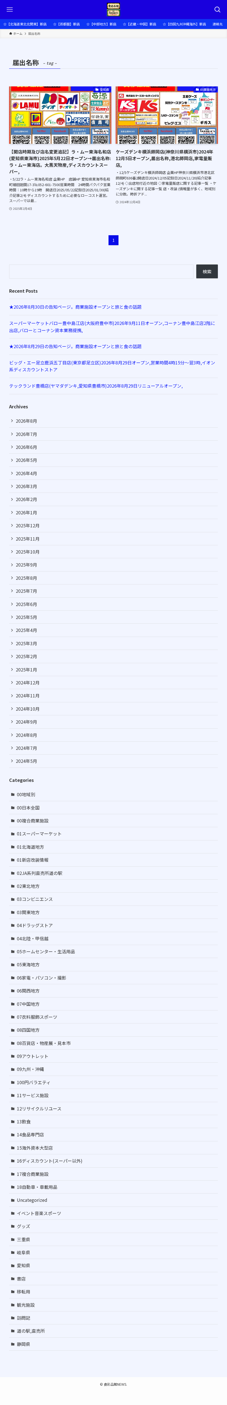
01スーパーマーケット (39, 833)
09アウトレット (32, 1056)
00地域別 (26, 794)
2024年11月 (28, 695)
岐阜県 (23, 1252)
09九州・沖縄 (30, 1069)
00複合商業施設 (32, 820)
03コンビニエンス (35, 899)
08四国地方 (28, 1029)
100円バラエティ (34, 1082)
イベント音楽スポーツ (39, 1213)
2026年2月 (26, 499)
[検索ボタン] (217, 9)
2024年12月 (28, 682)
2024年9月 (26, 721)
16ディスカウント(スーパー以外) (49, 1160)
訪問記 (23, 1317)
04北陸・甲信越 (32, 938)
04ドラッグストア (35, 925)
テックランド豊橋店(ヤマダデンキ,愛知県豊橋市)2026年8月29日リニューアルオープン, (96, 385)
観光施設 (26, 1304)
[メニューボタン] (9, 9)
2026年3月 (26, 486)
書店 (21, 1278)
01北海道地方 (30, 846)
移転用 (23, 1291)
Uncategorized (32, 1200)
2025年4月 (26, 630)
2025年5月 (26, 617)
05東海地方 (28, 964)
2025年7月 (26, 591)
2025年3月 (26, 643)
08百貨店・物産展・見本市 (44, 1043)
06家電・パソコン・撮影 (41, 977)
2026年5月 (26, 460)
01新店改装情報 (32, 859)
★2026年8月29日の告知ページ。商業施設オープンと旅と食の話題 (75, 346)
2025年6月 (26, 604)
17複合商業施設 (32, 1174)
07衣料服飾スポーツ (37, 1017)
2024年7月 (26, 748)
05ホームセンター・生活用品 (46, 951)
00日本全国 (28, 807)
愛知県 (23, 1265)
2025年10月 (28, 551)
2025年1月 (26, 669)
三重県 (23, 1239)
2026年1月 (26, 512)
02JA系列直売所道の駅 (39, 873)
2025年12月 (28, 525)
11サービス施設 (32, 1095)
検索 (207, 271)
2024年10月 (28, 708)
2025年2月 (26, 656)
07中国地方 (28, 1004)
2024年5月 (26, 761)
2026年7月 (26, 434)
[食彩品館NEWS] (113, 9)
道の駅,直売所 (31, 1330)
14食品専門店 (30, 1134)
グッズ (23, 1226)
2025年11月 (28, 538)
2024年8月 (26, 735)
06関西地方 (28, 990)
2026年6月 (26, 447)
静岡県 (23, 1344)
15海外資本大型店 (35, 1147)
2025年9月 (26, 564)
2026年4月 (26, 473)
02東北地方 (28, 886)
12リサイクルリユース (39, 1108)
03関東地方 (28, 912)
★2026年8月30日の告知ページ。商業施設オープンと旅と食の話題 (75, 306)
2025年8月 (26, 578)
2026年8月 (26, 420)
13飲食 (24, 1121)
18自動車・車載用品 (37, 1187)
